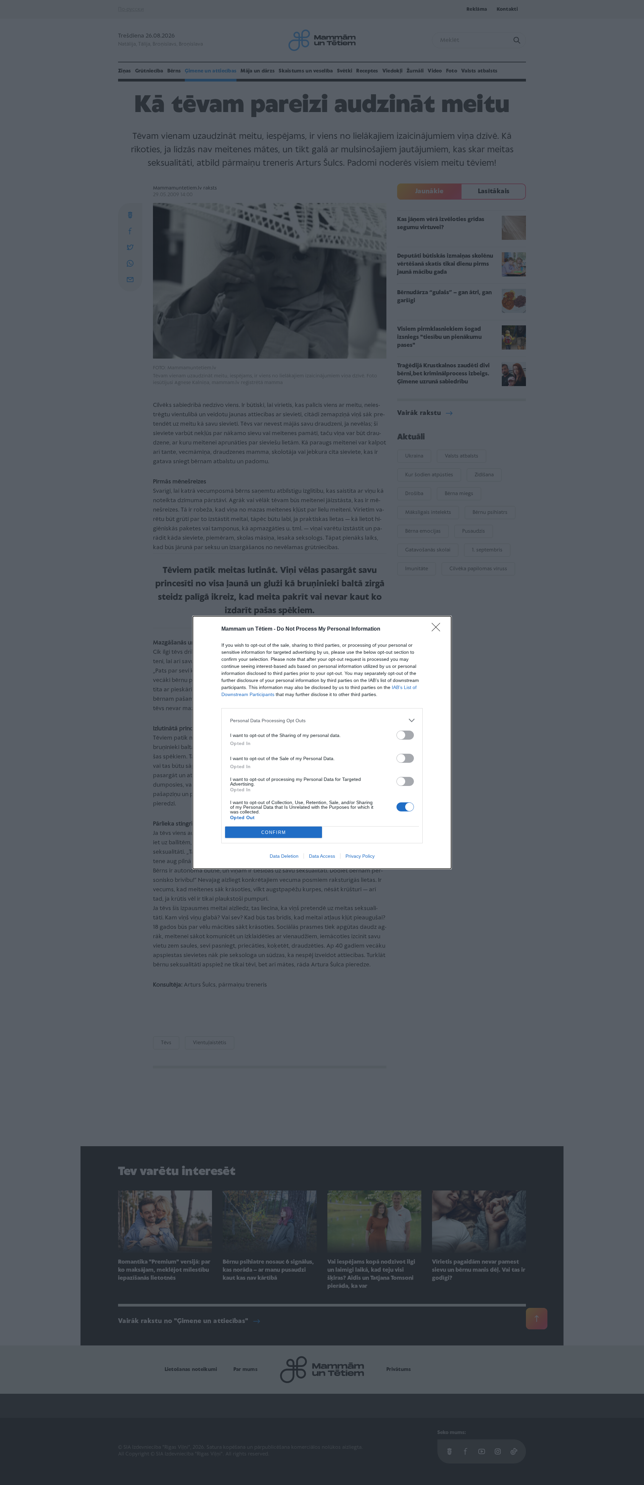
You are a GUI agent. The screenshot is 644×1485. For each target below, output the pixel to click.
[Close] (438, 629)
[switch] (405, 735)
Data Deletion (284, 856)
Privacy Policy (360, 856)
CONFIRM (273, 832)
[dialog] (322, 742)
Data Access (322, 856)
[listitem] (322, 720)
